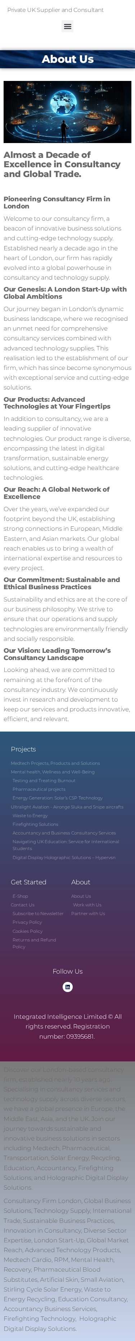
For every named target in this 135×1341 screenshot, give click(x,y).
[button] (67, 26)
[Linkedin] (68, 987)
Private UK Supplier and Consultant (55, 10)
